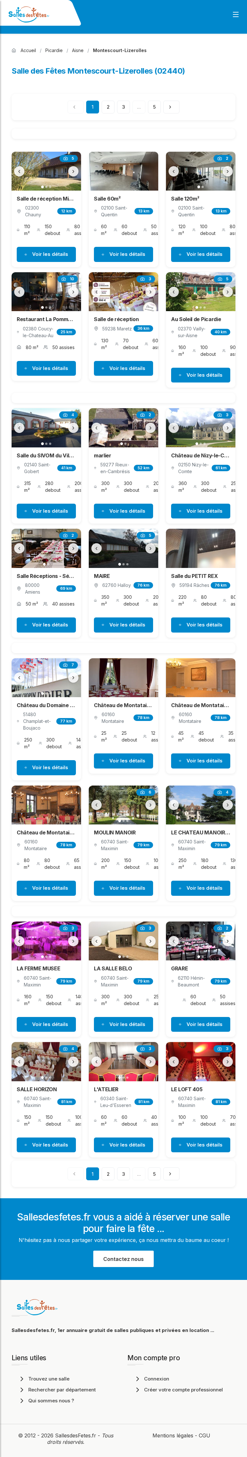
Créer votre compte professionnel (183, 1390)
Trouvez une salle (48, 1379)
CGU (204, 1435)
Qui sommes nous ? (51, 1401)
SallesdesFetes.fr (76, 1435)
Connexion (156, 1379)
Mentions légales (172, 1435)
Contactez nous (123, 1259)
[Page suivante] (171, 107)
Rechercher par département (62, 1390)
